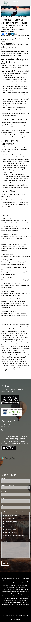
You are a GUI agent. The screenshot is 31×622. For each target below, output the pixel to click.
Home (3, 8)
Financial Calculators (9, 59)
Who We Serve (22, 16)
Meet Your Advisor (7, 16)
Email (2, 498)
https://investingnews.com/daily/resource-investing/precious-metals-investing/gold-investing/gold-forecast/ (14, 272)
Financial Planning (7, 32)
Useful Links (24, 59)
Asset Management (8, 28)
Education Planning (8, 43)
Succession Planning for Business (13, 51)
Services (4, 24)
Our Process (5, 20)
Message (4, 541)
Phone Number (5, 492)
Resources (5, 55)
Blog (3, 63)
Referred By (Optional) (7, 485)
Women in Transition (8, 47)
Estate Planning (23, 36)
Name (9, 478)
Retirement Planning (8, 36)
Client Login (5, 71)
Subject (9, 505)
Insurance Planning (8, 40)
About (3, 12)
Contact (4, 67)
